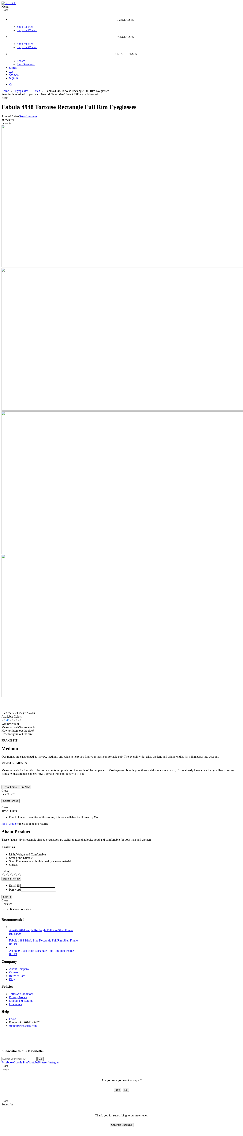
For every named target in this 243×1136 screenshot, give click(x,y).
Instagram (54, 1062)
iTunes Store (48, 1041)
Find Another (9, 823)
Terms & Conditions (21, 993)
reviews (8, 119)
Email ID (14, 885)
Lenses (21, 60)
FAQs (12, 1019)
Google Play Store (16, 1041)
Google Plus (20, 1062)
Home (5, 90)
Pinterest (43, 1062)
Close (5, 900)
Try (11, 71)
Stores (13, 67)
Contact (13, 74)
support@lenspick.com (23, 1025)
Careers (13, 972)
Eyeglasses (21, 90)
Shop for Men (25, 26)
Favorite (6, 123)
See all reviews (28, 116)
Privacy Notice (18, 997)
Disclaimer (15, 1004)
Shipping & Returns (21, 1000)
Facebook (7, 1062)
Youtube (33, 1062)
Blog (12, 979)
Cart (11, 84)
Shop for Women (27, 30)
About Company (19, 969)
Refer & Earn (17, 975)
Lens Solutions (26, 64)
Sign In (13, 78)
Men (37, 90)
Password (15, 889)
